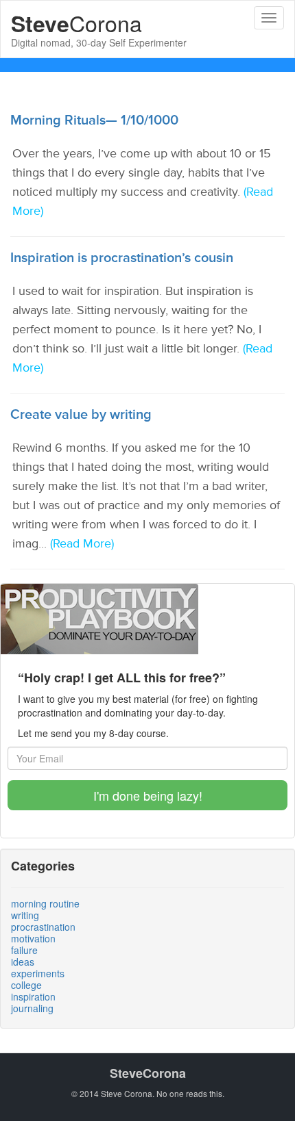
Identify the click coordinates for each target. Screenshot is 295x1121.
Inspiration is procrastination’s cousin (121, 258)
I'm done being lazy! (147, 795)
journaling (32, 1008)
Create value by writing (81, 415)
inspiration (33, 996)
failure (24, 950)
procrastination (43, 926)
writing (25, 915)
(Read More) (82, 543)
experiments (37, 973)
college (26, 985)
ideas (22, 961)
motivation (33, 938)
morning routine (45, 903)
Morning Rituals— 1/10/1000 (94, 120)
